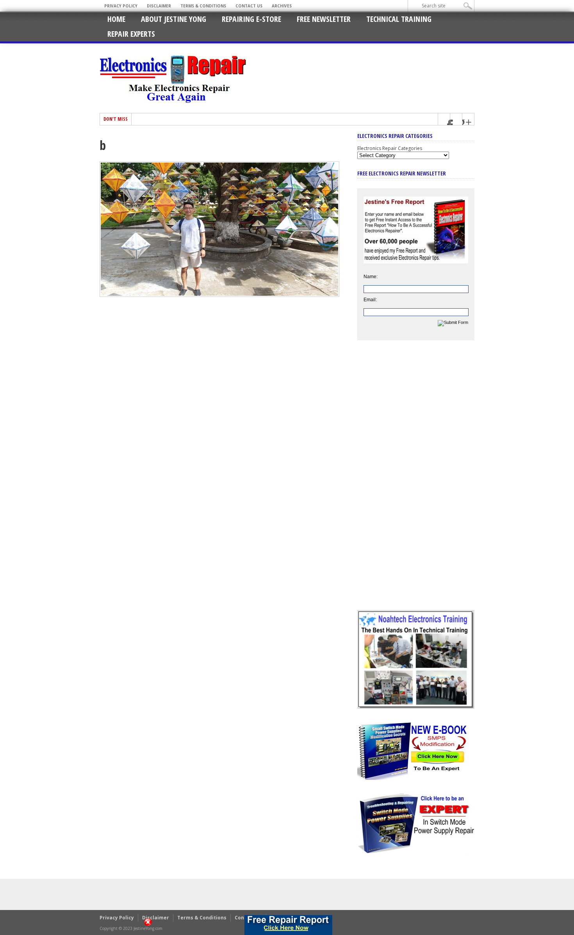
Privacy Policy (120, 6)
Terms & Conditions (203, 6)
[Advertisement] (415, 481)
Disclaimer (159, 6)
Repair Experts (131, 34)
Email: (370, 299)
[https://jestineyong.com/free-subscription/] (288, 925)
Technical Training (398, 19)
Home (116, 19)
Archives (282, 6)
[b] (219, 295)
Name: (371, 276)
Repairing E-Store (251, 19)
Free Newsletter (324, 19)
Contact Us (248, 6)
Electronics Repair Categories (389, 148)
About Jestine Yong (173, 19)
